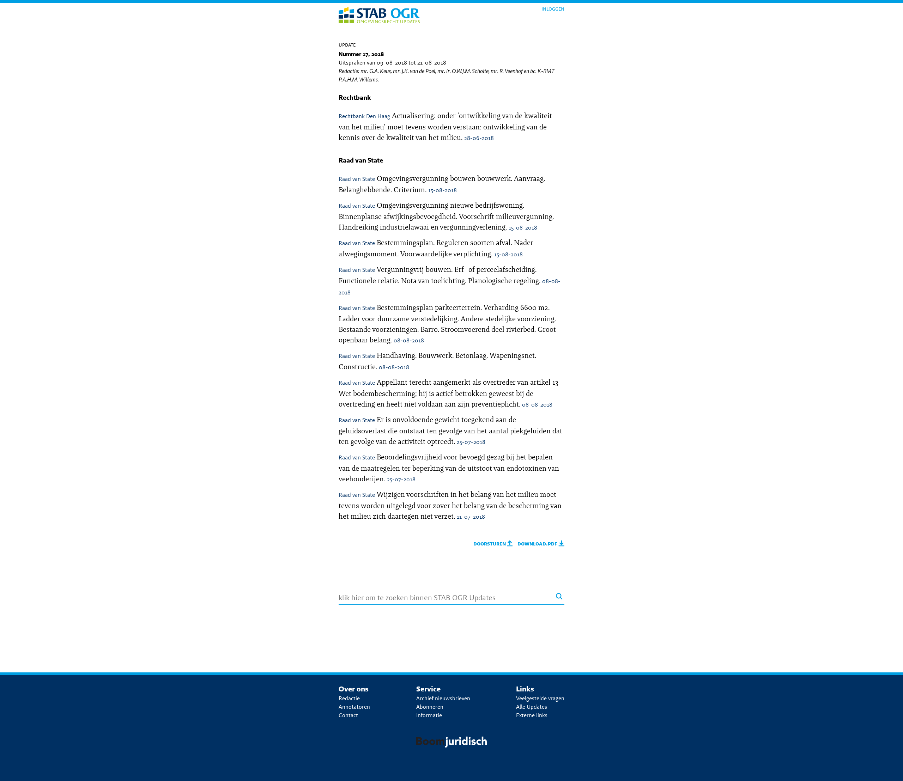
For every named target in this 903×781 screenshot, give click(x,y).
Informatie (429, 715)
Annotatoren (354, 706)
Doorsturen (490, 543)
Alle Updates (531, 706)
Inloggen (552, 8)
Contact (348, 715)
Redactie (349, 698)
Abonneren (429, 706)
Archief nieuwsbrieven (443, 698)
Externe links (531, 715)
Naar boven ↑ (878, 770)
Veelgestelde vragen (540, 698)
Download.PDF (538, 543)
